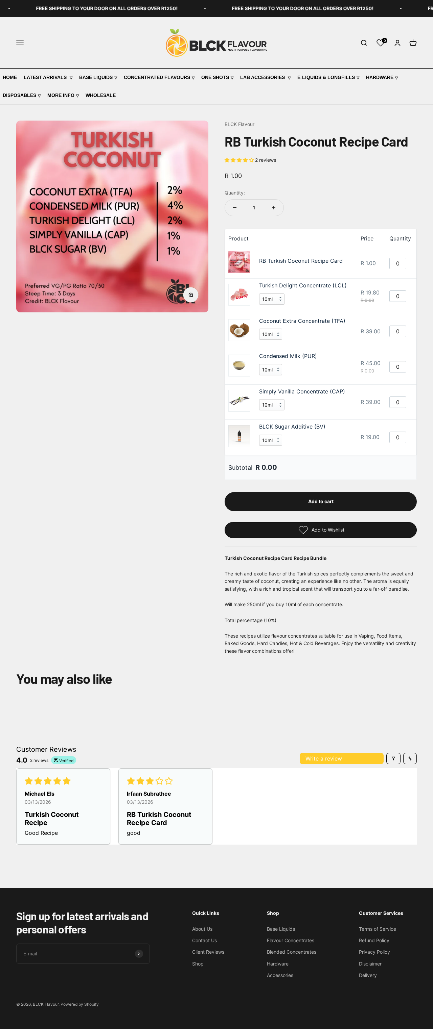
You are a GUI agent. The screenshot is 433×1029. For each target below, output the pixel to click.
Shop (198, 964)
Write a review (323, 758)
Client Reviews (208, 952)
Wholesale (101, 95)
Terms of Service (377, 929)
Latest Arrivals (46, 77)
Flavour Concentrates (290, 940)
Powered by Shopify (80, 1004)
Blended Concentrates (291, 952)
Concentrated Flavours (157, 77)
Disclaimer (370, 964)
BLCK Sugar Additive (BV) (292, 426)
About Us (202, 929)
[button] (240, 160)
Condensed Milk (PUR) (288, 356)
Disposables (19, 95)
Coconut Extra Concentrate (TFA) (302, 320)
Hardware (379, 77)
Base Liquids (96, 77)
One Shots (215, 77)
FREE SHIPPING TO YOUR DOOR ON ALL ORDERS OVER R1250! (98, 8)
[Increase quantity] (273, 208)
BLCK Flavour (239, 124)
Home (10, 77)
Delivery (368, 975)
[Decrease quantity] (235, 208)
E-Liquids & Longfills (326, 77)
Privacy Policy (374, 952)
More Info (60, 95)
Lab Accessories (263, 77)
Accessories (280, 975)
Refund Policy (374, 940)
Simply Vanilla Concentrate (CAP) (302, 391)
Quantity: (235, 193)
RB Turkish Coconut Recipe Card (301, 260)
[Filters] (393, 758)
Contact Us (204, 940)
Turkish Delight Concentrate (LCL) (303, 285)
